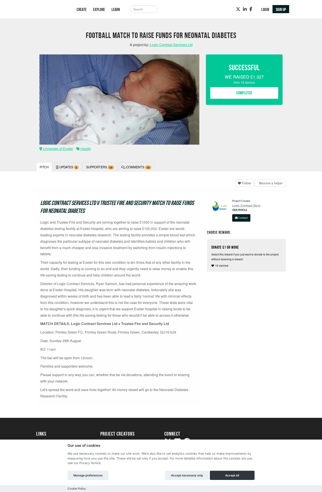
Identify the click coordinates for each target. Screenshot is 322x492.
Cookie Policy (76, 488)
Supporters (99, 167)
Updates (67, 167)
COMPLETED (244, 92)
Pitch (44, 167)
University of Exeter (57, 148)
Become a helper (270, 183)
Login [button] (265, 9)
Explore (99, 9)
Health (85, 148)
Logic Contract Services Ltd (251, 205)
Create (82, 9)
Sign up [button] (281, 9)
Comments (137, 167)
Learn (115, 9)
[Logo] (51, 10)
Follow (246, 183)
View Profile (239, 210)
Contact (243, 217)
